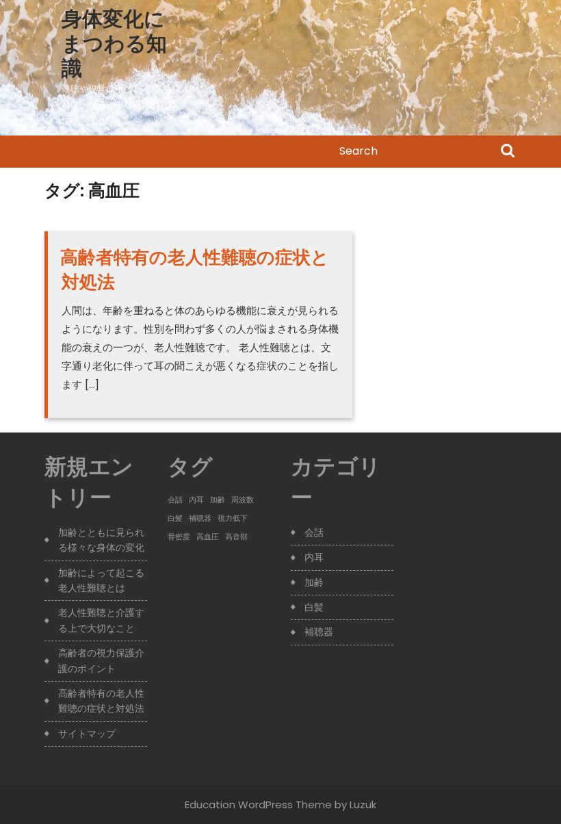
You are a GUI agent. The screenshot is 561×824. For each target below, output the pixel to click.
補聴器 (200, 518)
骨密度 (179, 537)
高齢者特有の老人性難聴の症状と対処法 (194, 269)
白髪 (175, 518)
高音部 (236, 537)
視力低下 (233, 518)
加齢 (217, 500)
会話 (175, 500)
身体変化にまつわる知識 (114, 43)
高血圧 (207, 537)
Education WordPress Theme (258, 804)
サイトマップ (87, 734)
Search (507, 152)
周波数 (242, 500)
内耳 (196, 500)
